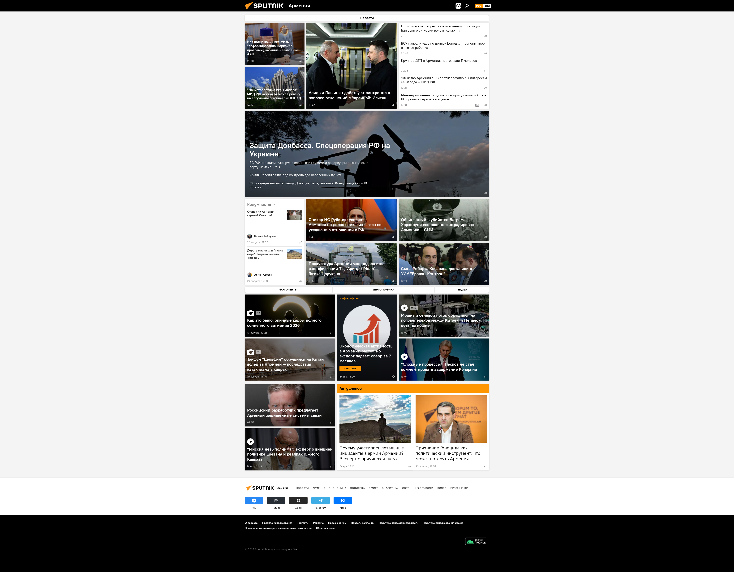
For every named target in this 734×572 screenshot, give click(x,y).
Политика (357, 488)
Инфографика (423, 488)
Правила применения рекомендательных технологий (278, 528)
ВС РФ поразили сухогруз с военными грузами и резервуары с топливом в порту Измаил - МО (308, 164)
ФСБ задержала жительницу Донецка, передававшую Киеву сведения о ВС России (308, 185)
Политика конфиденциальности (398, 523)
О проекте (251, 523)
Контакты (303, 523)
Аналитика (390, 488)
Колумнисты (259, 204)
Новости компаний (362, 523)
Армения (319, 488)
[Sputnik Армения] (266, 10)
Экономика (337, 488)
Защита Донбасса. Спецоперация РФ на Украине (319, 149)
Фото (406, 488)
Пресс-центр (459, 488)
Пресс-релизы (337, 523)
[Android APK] (476, 542)
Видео (442, 488)
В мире (373, 488)
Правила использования (277, 523)
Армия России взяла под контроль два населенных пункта (295, 175)
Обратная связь (325, 528)
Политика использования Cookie (443, 523)
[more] (300, 61)
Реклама (318, 523)
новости (302, 488)
